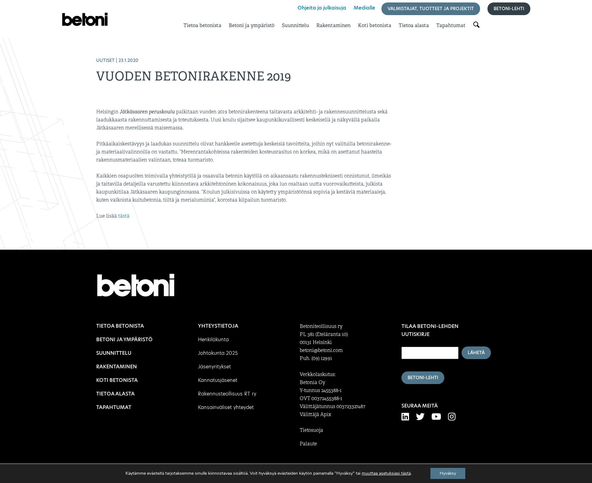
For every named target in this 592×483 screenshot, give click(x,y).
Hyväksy (448, 473)
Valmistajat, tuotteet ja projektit (431, 9)
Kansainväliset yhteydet (226, 407)
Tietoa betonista (202, 25)
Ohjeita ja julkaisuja (322, 7)
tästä (124, 216)
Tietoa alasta (414, 25)
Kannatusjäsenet (217, 380)
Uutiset (105, 60)
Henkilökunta (213, 339)
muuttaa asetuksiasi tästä (386, 473)
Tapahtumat (451, 25)
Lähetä (476, 353)
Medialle (364, 7)
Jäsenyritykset (214, 366)
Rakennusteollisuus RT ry (227, 393)
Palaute (308, 444)
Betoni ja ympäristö (251, 25)
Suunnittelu (295, 25)
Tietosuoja (311, 430)
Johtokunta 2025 (218, 353)
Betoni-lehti (509, 9)
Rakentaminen (333, 25)
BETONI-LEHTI (423, 378)
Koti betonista (374, 25)
